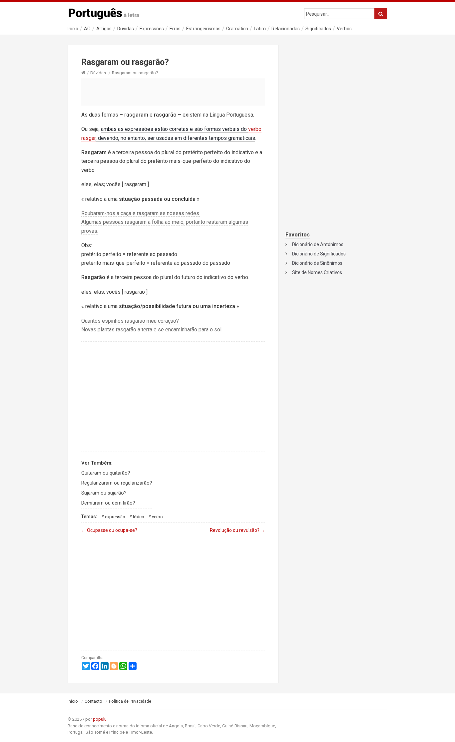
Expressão (115, 517)
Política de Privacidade (130, 701)
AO (87, 28)
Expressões (152, 28)
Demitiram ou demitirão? (108, 503)
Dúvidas (125, 28)
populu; (100, 719)
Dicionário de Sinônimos (317, 263)
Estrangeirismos (203, 28)
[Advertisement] (173, 92)
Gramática (237, 28)
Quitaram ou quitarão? (105, 473)
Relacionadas (285, 28)
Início (73, 28)
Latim (260, 28)
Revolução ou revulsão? (237, 530)
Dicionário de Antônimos (317, 244)
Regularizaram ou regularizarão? (116, 483)
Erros (175, 28)
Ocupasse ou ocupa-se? (109, 530)
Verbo (157, 517)
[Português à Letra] (108, 12)
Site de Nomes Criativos (317, 272)
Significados (318, 28)
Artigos (104, 28)
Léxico (138, 517)
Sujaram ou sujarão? (104, 493)
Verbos (344, 28)
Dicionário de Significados (319, 253)
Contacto (93, 701)
